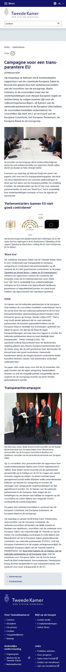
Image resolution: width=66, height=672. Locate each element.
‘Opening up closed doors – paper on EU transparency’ (30, 272)
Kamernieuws (19, 47)
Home (7, 47)
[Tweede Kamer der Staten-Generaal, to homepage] (21, 13)
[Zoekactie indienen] (59, 23)
